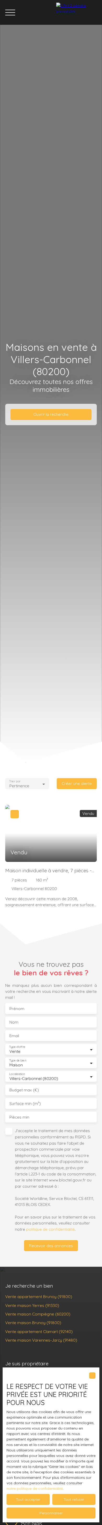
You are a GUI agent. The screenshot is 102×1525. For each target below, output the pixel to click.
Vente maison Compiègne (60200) (37, 1314)
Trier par (14, 781)
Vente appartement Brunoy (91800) (38, 1296)
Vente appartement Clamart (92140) (39, 1331)
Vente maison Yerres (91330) (32, 1305)
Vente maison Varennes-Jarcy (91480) (41, 1340)
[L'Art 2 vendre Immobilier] (78, 12)
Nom (13, 1022)
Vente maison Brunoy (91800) (33, 1322)
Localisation (17, 1074)
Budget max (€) (24, 1090)
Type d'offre (17, 1047)
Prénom (16, 1008)
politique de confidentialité (50, 1229)
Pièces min (19, 1117)
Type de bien (17, 1060)
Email (14, 1035)
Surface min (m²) (25, 1103)
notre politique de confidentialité (35, 1488)
